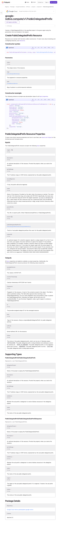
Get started (53, 2)
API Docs (28, 6)
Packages (12, 6)
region (8, 150)
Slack (27, 2)
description (10, 157)
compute (33, 6)
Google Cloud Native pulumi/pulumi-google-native (20, 509)
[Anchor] (53, 18)
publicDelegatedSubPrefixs (14, 224)
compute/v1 (39, 6)
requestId (9, 234)
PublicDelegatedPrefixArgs (44, 52)
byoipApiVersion (11, 267)
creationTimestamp (12, 276)
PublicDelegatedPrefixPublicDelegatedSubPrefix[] (19, 226)
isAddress (9, 396)
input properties (44, 96)
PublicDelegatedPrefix (48, 6)
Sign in (46, 2)
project (9, 216)
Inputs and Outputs (47, 137)
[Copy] (54, 104)
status (8, 335)
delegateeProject (11, 365)
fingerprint (10, 286)
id (7, 304)
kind (8, 314)
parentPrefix (10, 207)
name (8, 188)
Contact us (40, 2)
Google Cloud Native (20, 6)
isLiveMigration (11, 179)
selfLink (9, 325)
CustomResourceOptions (12, 83)
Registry (7, 6)
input (38, 145)
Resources (22, 40)
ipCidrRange (10, 169)
